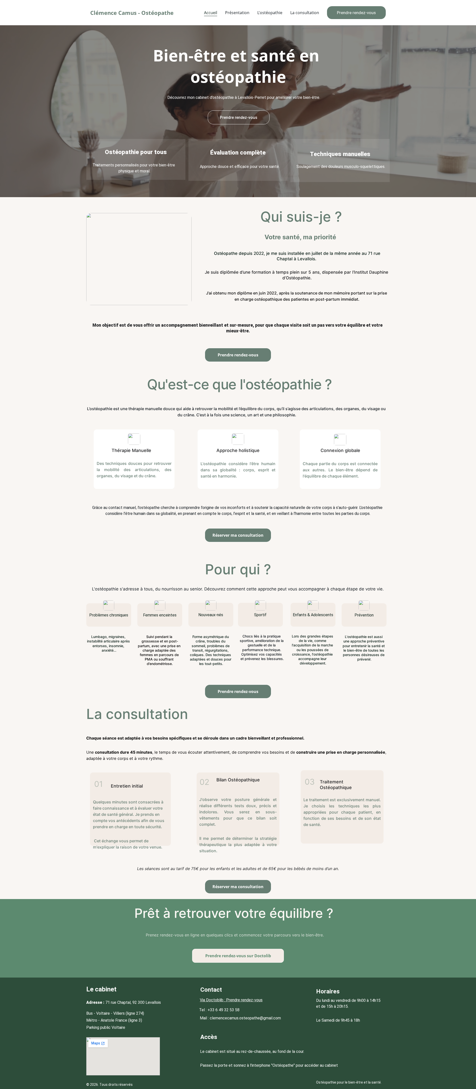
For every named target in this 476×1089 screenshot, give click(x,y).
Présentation (237, 12)
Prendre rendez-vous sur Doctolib (238, 955)
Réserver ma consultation (238, 535)
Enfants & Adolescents (313, 614)
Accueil (210, 12)
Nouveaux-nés (210, 614)
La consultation (304, 12)
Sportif (260, 614)
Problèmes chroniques (108, 615)
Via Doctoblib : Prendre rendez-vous (231, 1000)
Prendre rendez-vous (356, 12)
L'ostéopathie (269, 12)
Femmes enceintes (160, 615)
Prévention (364, 615)
